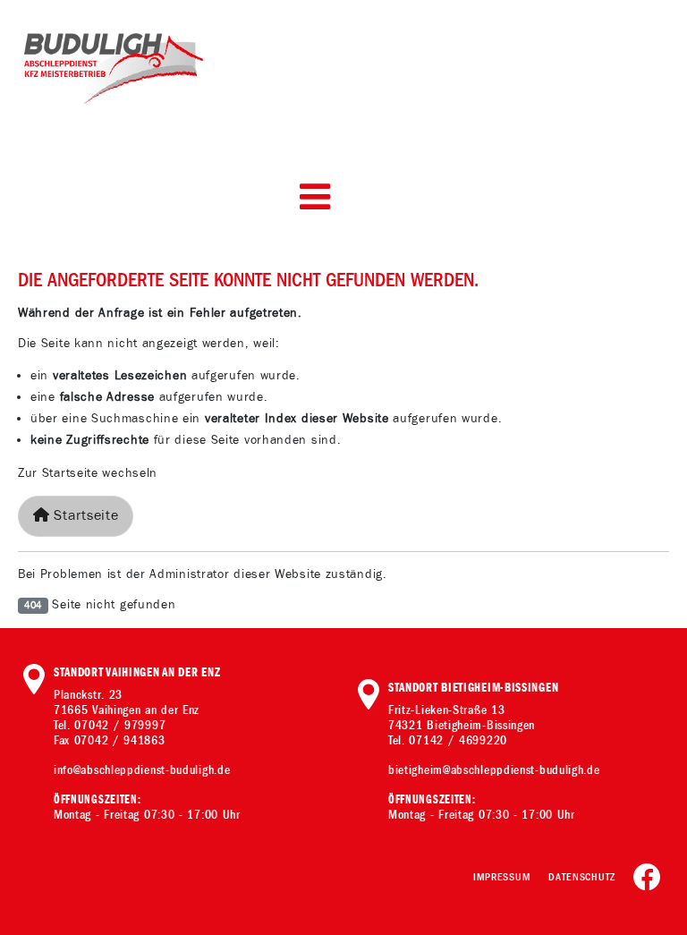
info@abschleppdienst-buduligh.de (142, 770)
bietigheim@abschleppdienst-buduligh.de (494, 770)
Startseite (84, 515)
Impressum (501, 877)
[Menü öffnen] (315, 196)
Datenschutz (581, 877)
